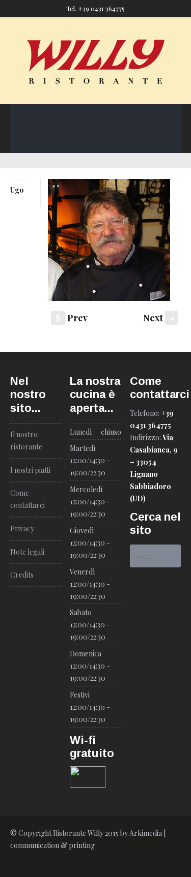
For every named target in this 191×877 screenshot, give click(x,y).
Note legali (27, 552)
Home (22, 95)
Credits (22, 575)
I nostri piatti (144, 95)
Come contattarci (92, 119)
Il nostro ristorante (77, 95)
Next (158, 318)
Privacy (22, 528)
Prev (72, 318)
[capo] (109, 242)
